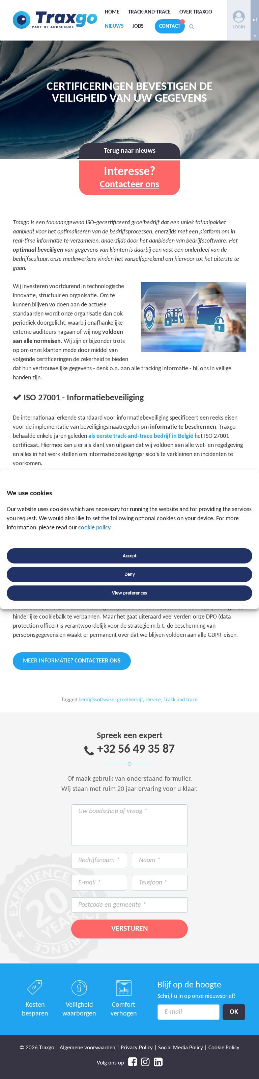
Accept (130, 555)
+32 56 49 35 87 (136, 750)
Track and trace (181, 700)
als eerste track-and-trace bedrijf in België (140, 436)
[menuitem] (255, 20)
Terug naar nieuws (129, 151)
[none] (255, 20)
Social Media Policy (180, 1048)
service (153, 700)
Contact (169, 26)
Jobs (138, 26)
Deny (129, 574)
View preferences (129, 593)
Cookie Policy (223, 1048)
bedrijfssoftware (96, 700)
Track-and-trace (149, 12)
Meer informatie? (72, 661)
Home (112, 12)
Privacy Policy (137, 1048)
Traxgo (55, 20)
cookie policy (94, 528)
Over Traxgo (195, 12)
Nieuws (114, 26)
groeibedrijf (130, 700)
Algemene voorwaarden (87, 1048)
